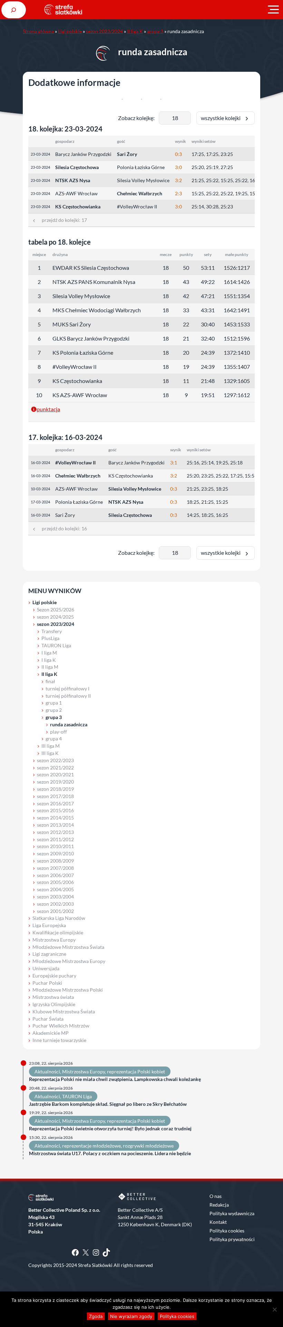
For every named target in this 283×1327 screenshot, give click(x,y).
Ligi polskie (70, 31)
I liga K (48, 660)
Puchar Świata (48, 1019)
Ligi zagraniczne (49, 954)
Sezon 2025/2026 (55, 609)
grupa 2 (54, 710)
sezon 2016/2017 (55, 803)
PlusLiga (50, 638)
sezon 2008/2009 (55, 861)
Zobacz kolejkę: (136, 118)
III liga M (50, 746)
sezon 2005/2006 (55, 882)
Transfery (51, 631)
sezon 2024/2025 (55, 617)
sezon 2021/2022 (55, 767)
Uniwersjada (45, 968)
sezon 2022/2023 (55, 760)
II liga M (49, 667)
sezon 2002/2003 (55, 904)
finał (50, 681)
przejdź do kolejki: (62, 220)
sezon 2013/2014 (55, 825)
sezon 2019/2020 (55, 782)
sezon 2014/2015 (55, 817)
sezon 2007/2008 (55, 868)
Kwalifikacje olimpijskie (57, 932)
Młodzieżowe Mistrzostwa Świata (68, 947)
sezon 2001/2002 (55, 911)
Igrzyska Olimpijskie (53, 1004)
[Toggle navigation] (273, 10)
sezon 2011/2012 (55, 839)
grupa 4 (54, 738)
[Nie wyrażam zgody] (274, 1309)
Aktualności (47, 1071)
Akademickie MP (50, 1033)
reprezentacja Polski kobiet (136, 1071)
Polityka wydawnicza (231, 1213)
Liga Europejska (49, 925)
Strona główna (38, 31)
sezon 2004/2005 (55, 889)
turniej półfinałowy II (68, 696)
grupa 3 (155, 31)
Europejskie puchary (54, 976)
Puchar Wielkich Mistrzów (60, 1026)
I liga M (49, 653)
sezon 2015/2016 (55, 810)
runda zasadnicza (68, 724)
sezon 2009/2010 (55, 853)
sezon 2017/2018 (55, 796)
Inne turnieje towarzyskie (59, 1040)
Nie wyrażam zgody (131, 1316)
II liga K (135, 31)
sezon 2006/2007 (55, 875)
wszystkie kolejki (222, 118)
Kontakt (218, 1222)
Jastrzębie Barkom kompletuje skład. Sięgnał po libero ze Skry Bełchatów (108, 1104)
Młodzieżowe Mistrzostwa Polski (67, 990)
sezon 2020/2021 (55, 774)
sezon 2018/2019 (55, 789)
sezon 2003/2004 (55, 897)
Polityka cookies (226, 1230)
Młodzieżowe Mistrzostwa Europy (68, 961)
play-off (58, 732)
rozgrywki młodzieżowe (148, 1146)
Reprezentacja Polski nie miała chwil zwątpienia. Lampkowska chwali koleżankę (115, 1079)
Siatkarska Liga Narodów (58, 918)
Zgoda (96, 1316)
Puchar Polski (47, 983)
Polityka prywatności (232, 1239)
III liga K (50, 753)
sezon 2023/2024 (104, 31)
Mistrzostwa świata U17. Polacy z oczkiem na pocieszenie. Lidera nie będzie (110, 1153)
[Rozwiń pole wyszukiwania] (13, 9)
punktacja (48, 409)
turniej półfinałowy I (67, 688)
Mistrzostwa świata (53, 997)
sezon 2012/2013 (55, 832)
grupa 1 (54, 703)
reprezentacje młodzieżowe (91, 1146)
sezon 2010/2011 (55, 846)
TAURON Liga (56, 645)
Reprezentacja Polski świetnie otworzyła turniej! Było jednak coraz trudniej (110, 1128)
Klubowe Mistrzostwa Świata (63, 1011)
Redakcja (219, 1205)
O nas (215, 1196)
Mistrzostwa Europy (54, 940)
